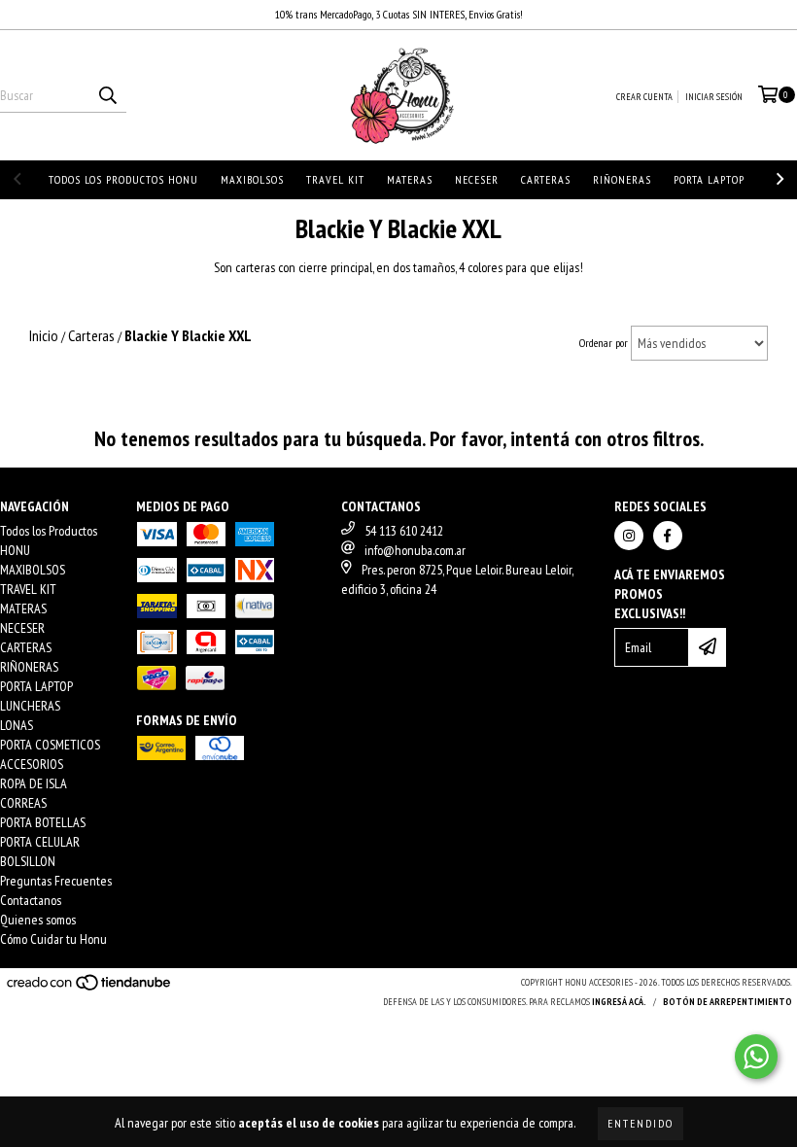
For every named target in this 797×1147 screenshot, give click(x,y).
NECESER (477, 179)
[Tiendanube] (90, 988)
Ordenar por (603, 342)
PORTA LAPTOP (709, 179)
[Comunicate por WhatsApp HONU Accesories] (756, 1056)
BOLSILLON (27, 861)
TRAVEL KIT (335, 179)
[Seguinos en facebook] (667, 535)
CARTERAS (546, 179)
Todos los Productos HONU (123, 179)
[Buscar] (106, 95)
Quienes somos (38, 919)
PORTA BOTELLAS (43, 822)
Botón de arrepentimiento (727, 1001)
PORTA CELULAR (40, 842)
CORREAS (23, 803)
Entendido (640, 1123)
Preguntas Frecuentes (56, 880)
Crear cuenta (644, 96)
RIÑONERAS (622, 179)
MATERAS (410, 179)
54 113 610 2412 (403, 530)
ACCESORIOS (31, 764)
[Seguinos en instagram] (628, 535)
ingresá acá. (619, 1001)
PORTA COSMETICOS (50, 744)
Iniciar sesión (714, 96)
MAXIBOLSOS (252, 179)
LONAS (16, 725)
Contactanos (30, 900)
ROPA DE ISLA (33, 783)
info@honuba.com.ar (415, 550)
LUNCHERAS (30, 705)
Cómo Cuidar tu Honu (53, 939)
